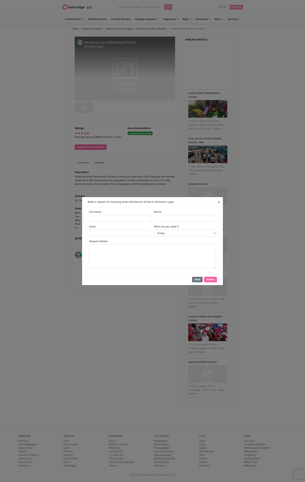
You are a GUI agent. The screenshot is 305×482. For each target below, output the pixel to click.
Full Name (95, 212)
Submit (210, 279)
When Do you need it (166, 226)
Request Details (98, 241)
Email (92, 226)
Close (197, 279)
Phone (157, 212)
